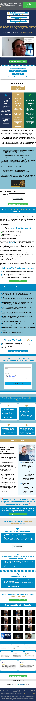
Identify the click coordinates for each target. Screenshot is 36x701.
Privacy (28, 693)
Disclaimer (31, 693)
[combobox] (6, 373)
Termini (25, 693)
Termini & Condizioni (12, 376)
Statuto (34, 693)
